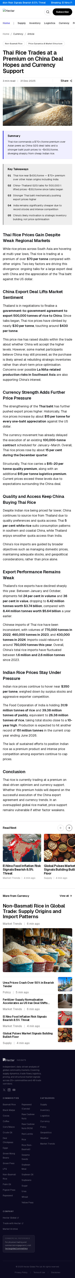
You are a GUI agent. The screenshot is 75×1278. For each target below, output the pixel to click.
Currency (64, 23)
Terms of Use (39, 1272)
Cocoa (6, 1115)
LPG (5, 1169)
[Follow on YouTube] (14, 1089)
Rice (24, 1139)
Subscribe (62, 11)
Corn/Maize (9, 1127)
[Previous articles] (61, 828)
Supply (22, 23)
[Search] (47, 11)
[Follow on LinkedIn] (9, 1089)
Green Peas (8, 1163)
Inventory (35, 23)
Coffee (6, 1121)
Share (64, 80)
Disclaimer (55, 1272)
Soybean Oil (27, 1174)
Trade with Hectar (12, 1223)
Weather (44, 1138)
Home (6, 23)
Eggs (5, 1148)
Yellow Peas (27, 1202)
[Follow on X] (4, 1089)
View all (64, 895)
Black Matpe (9, 1110)
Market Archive (10, 1229)
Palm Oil (7, 1184)
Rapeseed (8, 1195)
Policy (43, 1127)
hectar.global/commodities (16, 1248)
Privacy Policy (21, 1272)
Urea (24, 1191)
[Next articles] (69, 828)
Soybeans (26, 1180)
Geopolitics (45, 1132)
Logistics (49, 23)
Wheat (25, 1197)
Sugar (25, 1185)
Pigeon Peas (9, 1190)
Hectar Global (9, 1217)
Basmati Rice (9, 1104)
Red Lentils (27, 1134)
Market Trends (47, 1143)
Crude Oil (7, 1132)
